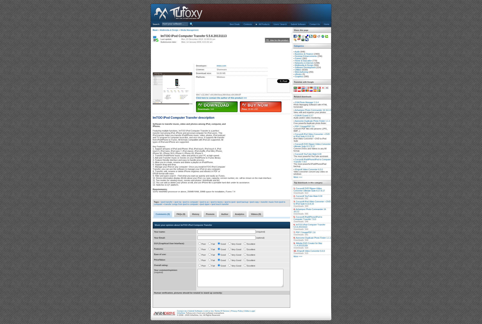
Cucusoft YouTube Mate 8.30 (308, 154)
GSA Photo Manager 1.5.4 (307, 102)
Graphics (299, 76)
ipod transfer (167, 202)
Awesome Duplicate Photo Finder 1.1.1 (312, 121)
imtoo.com (221, 66)
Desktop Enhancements (306, 56)
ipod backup (242, 202)
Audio (297, 52)
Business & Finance (304, 54)
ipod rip (178, 202)
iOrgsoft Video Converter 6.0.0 (309, 169)
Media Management (189, 30)
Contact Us (182, 311)
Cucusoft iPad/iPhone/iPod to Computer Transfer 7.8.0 (308, 218)
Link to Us (208, 311)
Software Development (305, 67)
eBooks (298, 74)
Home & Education (303, 61)
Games (298, 58)
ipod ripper (205, 204)
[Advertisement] (296, 12)
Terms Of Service (222, 311)
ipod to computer (190, 202)
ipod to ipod (230, 202)
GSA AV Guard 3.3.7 (304, 115)
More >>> (298, 177)
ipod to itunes (217, 202)
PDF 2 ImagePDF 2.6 (304, 126)
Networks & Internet (304, 63)
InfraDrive (181, 313)
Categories (299, 46)
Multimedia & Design (169, 30)
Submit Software (195, 311)
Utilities (298, 70)
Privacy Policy (237, 311)
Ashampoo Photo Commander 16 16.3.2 (313, 110)
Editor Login (250, 311)
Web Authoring (301, 72)
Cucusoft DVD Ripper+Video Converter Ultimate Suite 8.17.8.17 (312, 145)
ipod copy (254, 202)
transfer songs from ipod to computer (181, 204)
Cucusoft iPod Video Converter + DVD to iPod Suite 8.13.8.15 (312, 135)
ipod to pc (204, 202)
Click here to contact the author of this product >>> (221, 98)
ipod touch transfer (220, 204)
